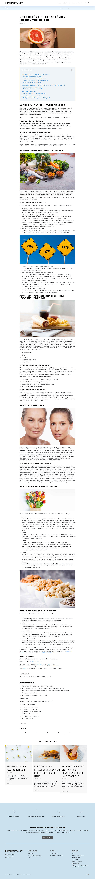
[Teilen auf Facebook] (25, 733)
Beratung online (34, 661)
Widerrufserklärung (77, 861)
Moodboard (24, 714)
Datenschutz (75, 863)
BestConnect (28, 874)
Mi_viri (23, 704)
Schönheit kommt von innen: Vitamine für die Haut (35, 74)
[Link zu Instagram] (86, 874)
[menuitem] (59, 3)
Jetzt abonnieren (47, 837)
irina (23, 718)
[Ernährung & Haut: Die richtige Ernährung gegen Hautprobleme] (73, 753)
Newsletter (56, 666)
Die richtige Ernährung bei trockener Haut (33, 82)
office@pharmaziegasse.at (57, 855)
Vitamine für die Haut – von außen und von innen (34, 93)
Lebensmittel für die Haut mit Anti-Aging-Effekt (34, 78)
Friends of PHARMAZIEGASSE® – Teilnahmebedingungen (80, 866)
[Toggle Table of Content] (72, 70)
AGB (73, 853)
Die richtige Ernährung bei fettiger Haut (32, 89)
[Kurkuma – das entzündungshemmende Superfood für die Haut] (46, 753)
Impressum (75, 859)
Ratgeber (7, 8)
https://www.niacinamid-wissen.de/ (31, 693)
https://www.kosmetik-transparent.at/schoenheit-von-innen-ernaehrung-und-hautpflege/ (46, 690)
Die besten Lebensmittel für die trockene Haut (34, 80)
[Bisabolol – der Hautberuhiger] (18, 753)
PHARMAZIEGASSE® (25, 674)
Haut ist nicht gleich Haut (28, 91)
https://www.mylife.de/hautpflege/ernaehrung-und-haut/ (37, 686)
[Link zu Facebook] (88, 874)
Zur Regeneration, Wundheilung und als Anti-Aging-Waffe (36, 98)
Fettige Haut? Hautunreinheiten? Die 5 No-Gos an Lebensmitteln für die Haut (43, 85)
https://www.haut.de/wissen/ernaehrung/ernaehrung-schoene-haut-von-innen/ (43, 688)
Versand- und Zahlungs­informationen (78, 856)
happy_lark (24, 707)
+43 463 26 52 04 (54, 853)
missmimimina (25, 716)
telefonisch (39, 664)
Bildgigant (24, 709)
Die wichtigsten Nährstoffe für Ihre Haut (32, 96)
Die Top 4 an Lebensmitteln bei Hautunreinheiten (34, 87)
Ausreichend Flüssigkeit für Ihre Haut (32, 76)
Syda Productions (26, 711)
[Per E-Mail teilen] (69, 733)
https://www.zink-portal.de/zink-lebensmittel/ (34, 695)
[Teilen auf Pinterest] (58, 733)
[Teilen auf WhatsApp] (47, 733)
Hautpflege (23, 23)
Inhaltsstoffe (10, 772)
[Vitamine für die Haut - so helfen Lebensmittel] (47, 38)
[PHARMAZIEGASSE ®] (14, 3)
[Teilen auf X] (36, 733)
